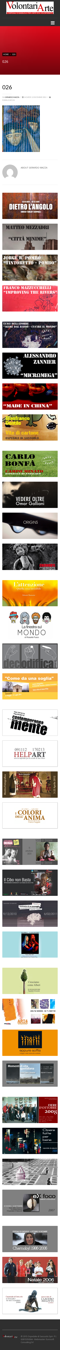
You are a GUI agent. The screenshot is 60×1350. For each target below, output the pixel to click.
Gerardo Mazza (12, 97)
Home (6, 54)
